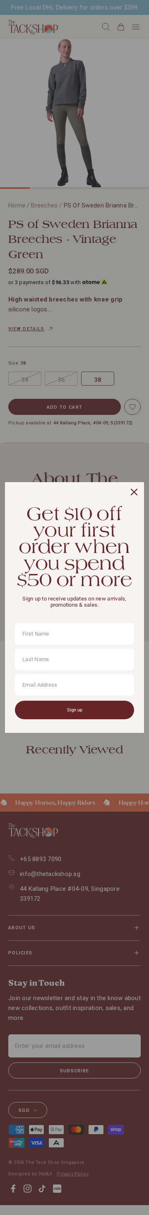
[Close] (134, 492)
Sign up (74, 710)
